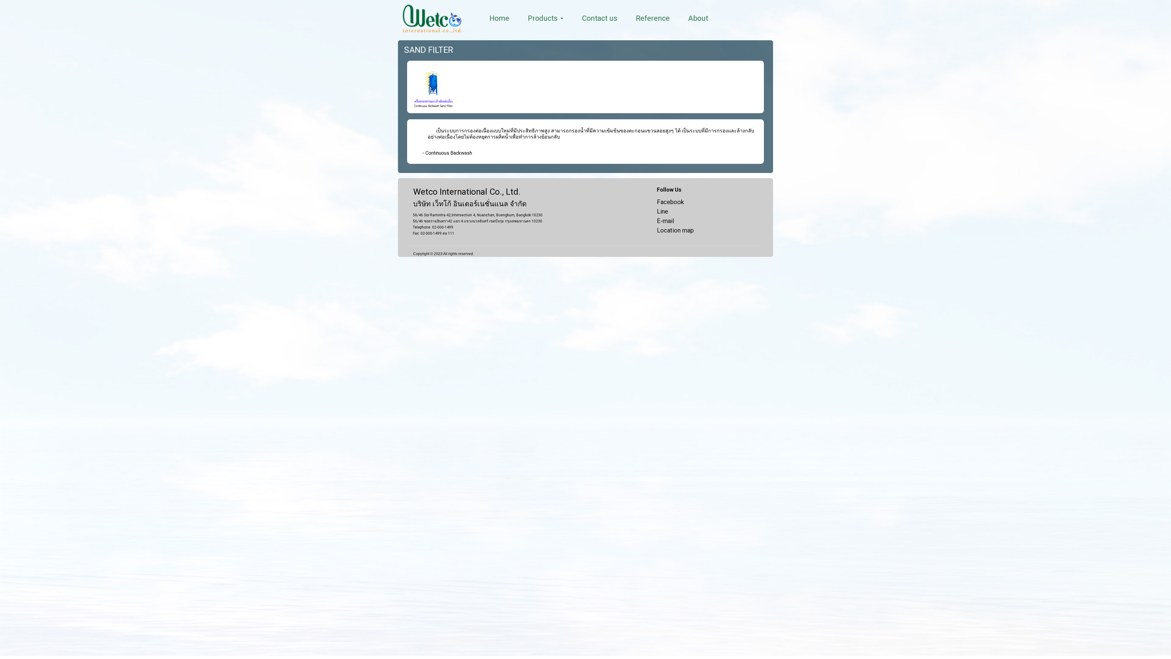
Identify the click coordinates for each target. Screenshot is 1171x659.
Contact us (599, 18)
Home (499, 18)
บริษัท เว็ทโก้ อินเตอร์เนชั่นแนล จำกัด (470, 204)
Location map (675, 230)
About (698, 18)
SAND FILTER (428, 50)
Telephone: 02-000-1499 (433, 227)
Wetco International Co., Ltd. (467, 192)
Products (542, 18)
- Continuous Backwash (447, 153)
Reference (653, 18)
